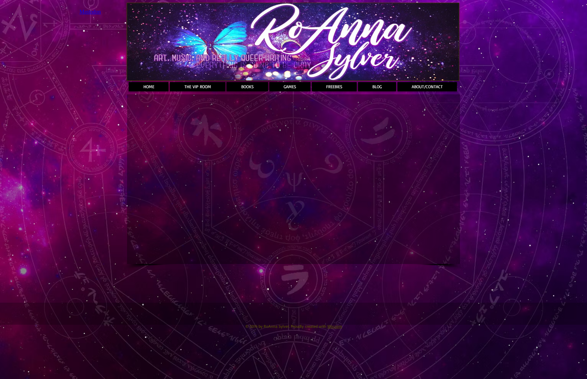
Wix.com (334, 326)
